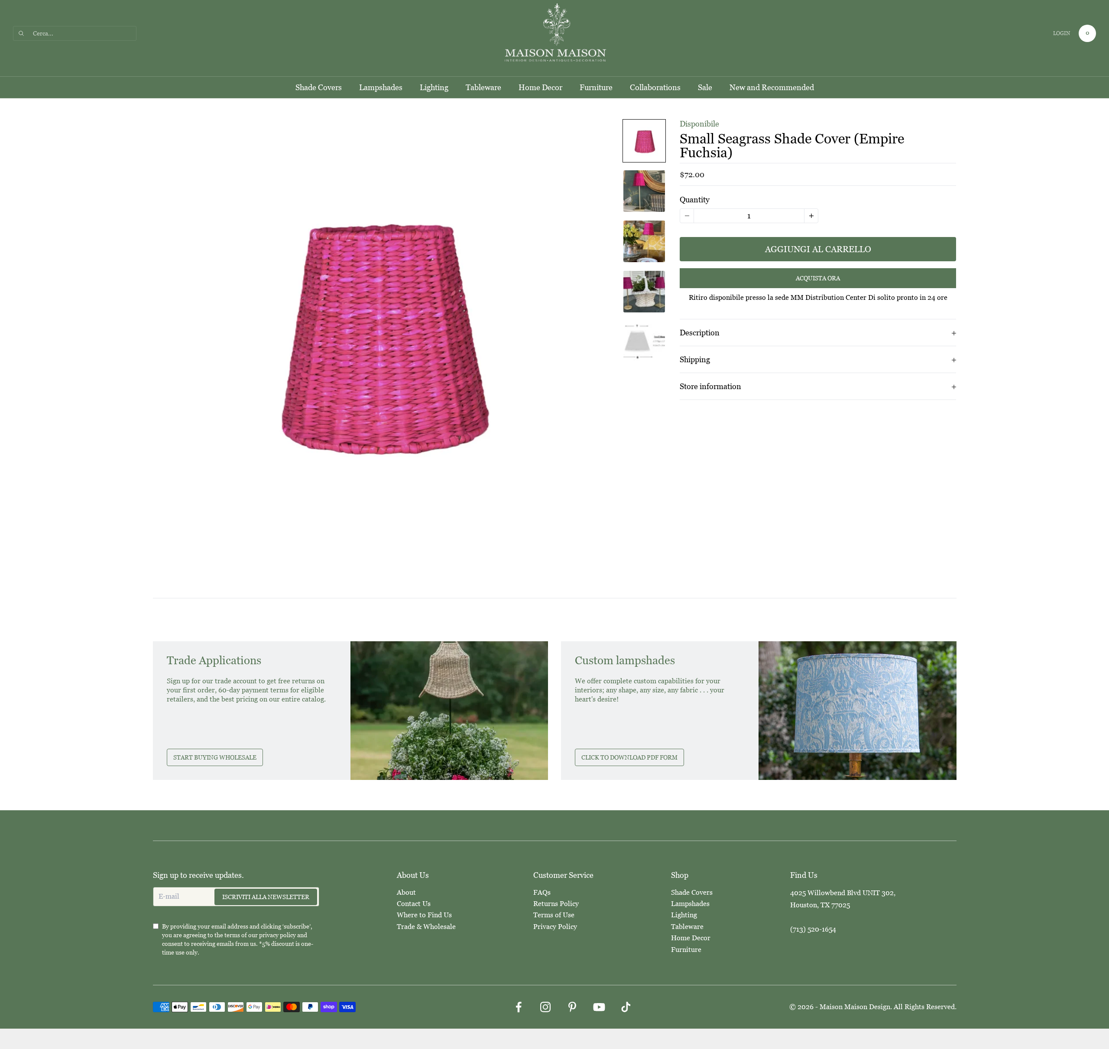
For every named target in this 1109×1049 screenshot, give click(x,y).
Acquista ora (818, 278)
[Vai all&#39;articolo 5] (644, 342)
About (406, 892)
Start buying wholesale (214, 757)
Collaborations (655, 87)
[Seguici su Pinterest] (572, 1006)
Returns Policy (556, 904)
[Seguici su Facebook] (518, 1006)
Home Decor (540, 87)
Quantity (695, 199)
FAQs (542, 892)
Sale (705, 87)
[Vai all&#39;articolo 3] (644, 241)
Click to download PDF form (629, 757)
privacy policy (277, 935)
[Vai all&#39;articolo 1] (644, 140)
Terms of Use (553, 915)
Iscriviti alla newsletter (265, 896)
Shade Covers (318, 87)
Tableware (483, 87)
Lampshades (380, 87)
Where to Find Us (424, 915)
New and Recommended (772, 87)
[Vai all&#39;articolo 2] (644, 191)
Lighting (434, 87)
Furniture (596, 87)
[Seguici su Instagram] (545, 1006)
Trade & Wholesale (426, 926)
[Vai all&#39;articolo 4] (644, 291)
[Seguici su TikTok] (625, 1006)
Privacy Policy (555, 926)
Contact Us (414, 904)
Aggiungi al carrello (818, 249)
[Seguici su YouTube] (599, 1006)
